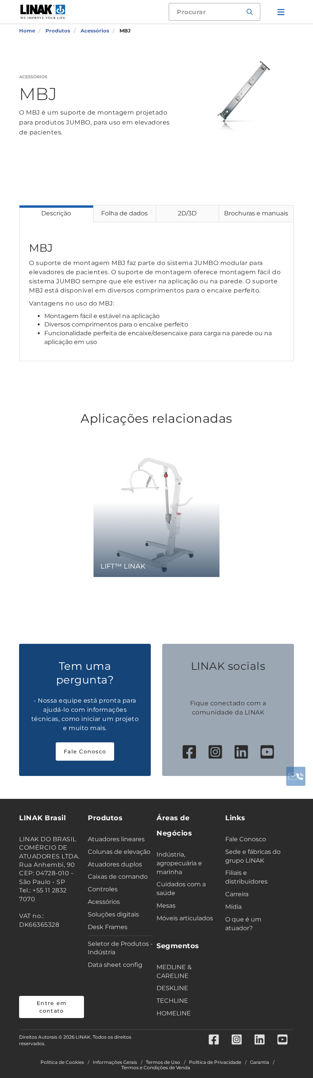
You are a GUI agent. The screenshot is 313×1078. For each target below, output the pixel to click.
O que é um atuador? (243, 924)
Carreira (236, 894)
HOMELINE (173, 1013)
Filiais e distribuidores (246, 877)
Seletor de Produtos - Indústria (120, 948)
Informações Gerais (115, 1062)
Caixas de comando (118, 876)
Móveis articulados (184, 918)
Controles (103, 889)
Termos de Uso (163, 1062)
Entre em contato (51, 1007)
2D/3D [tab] (187, 213)
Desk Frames (107, 927)
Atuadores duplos (115, 864)
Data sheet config (115, 964)
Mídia (233, 906)
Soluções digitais (113, 914)
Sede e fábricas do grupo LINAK (253, 856)
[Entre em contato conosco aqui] (295, 776)
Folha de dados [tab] (124, 213)
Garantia (259, 1062)
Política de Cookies (62, 1062)
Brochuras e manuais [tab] (256, 213)
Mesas (166, 905)
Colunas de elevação (119, 851)
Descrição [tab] (56, 213)
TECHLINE (172, 1000)
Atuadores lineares (116, 839)
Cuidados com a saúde (181, 889)
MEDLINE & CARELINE (174, 971)
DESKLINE (172, 988)
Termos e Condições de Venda (155, 1067)
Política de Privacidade (215, 1062)
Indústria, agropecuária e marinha (179, 863)
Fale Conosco (85, 751)
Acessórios (104, 901)
